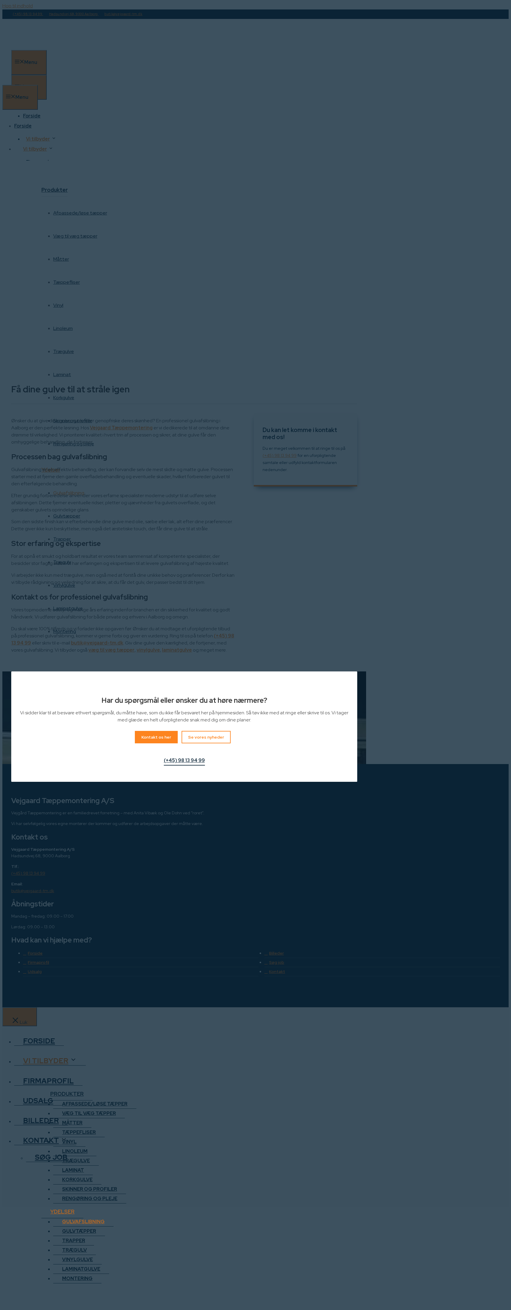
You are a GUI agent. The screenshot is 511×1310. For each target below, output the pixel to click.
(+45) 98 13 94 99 (184, 760)
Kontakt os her (156, 737)
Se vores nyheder (206, 737)
